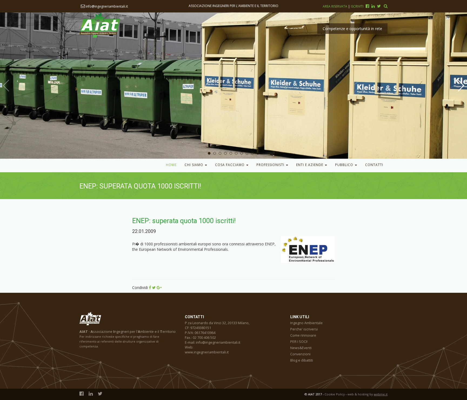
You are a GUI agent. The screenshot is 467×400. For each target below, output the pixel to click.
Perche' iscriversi (304, 329)
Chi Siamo (194, 164)
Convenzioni (300, 354)
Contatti (374, 164)
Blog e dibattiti (301, 360)
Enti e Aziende (310, 164)
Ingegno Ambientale (306, 323)
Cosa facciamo (230, 164)
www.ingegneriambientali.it (207, 352)
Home (171, 164)
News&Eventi (301, 348)
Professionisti (270, 164)
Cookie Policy (335, 394)
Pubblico (344, 164)
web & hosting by (368, 394)
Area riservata (335, 6)
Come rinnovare (303, 335)
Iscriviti (357, 6)
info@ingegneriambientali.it (106, 6)
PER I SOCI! (299, 341)
